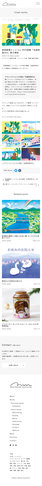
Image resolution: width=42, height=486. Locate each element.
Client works (14, 56)
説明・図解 (13, 470)
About (12, 396)
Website (16, 430)
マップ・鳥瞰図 (25, 459)
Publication (17, 421)
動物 (11, 58)
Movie (15, 418)
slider (11, 456)
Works (12, 400)
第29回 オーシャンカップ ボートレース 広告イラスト (20, 185)
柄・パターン (13, 468)
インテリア (5, 58)
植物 (33, 58)
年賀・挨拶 (13, 466)
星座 (29, 466)
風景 (18, 470)
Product (16, 427)
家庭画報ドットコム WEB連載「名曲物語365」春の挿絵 (21, 179)
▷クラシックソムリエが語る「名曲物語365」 (18, 163)
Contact (13, 441)
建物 (18, 466)
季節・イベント (18, 58)
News (12, 434)
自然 (26, 468)
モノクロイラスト (15, 461)
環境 (23, 468)
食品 (36, 58)
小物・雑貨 (28, 58)
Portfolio (13, 437)
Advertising (17, 412)
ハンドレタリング (15, 459)
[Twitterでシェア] (15, 170)
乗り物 (23, 461)
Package (16, 424)
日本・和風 (24, 466)
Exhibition (17, 406)
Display (15, 415)
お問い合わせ (13, 365)
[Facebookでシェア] (19, 170)
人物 (27, 461)
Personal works (17, 403)
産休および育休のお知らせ (12, 281)
